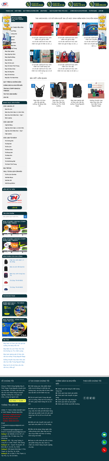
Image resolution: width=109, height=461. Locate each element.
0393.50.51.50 (15, 416)
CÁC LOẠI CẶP (8, 122)
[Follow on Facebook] (84, 398)
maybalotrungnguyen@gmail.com (13, 425)
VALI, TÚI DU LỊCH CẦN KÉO (12, 171)
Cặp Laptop (8, 133)
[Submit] (25, 216)
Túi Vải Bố (8, 158)
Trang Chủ (9, 11)
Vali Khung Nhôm (10, 183)
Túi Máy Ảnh (8, 155)
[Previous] (31, 95)
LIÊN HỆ (14, 208)
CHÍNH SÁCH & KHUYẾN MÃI (78, 11)
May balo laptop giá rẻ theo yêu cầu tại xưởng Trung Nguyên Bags (14, 355)
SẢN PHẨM (43, 11)
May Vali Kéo (8, 60)
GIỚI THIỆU (18, 11)
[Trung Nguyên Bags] (5, 4)
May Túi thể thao (9, 74)
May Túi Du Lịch (9, 63)
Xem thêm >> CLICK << (17, 401)
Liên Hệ (101, 11)
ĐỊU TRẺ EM (7, 168)
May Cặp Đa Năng (10, 57)
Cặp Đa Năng (8, 125)
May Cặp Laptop (9, 51)
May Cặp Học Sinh (10, 54)
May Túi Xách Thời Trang (12, 66)
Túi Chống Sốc (9, 140)
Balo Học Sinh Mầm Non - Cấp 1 (14, 115)
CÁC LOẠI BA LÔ (8, 106)
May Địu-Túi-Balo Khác (11, 77)
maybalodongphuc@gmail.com (13, 429)
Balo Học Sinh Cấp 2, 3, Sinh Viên (14, 112)
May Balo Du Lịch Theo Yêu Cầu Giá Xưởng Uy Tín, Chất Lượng (13, 350)
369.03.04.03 (16, 414)
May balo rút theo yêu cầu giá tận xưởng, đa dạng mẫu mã (14, 344)
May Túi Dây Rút (9, 71)
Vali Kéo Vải (8, 180)
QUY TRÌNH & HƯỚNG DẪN (31, 11)
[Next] (104, 95)
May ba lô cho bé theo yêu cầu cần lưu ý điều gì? (13, 366)
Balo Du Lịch (8, 109)
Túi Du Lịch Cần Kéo (10, 174)
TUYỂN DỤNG (93, 11)
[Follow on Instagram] (87, 398)
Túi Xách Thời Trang (11, 164)
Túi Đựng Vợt (9, 152)
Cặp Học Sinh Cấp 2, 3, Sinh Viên (14, 128)
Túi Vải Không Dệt (10, 161)
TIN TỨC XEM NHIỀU (10, 94)
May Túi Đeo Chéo (10, 69)
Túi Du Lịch (8, 146)
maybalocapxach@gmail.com (16, 432)
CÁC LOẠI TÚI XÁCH (10, 138)
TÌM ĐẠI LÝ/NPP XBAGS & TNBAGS (11, 90)
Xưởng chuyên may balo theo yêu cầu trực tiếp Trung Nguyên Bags (14, 361)
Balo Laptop (8, 118)
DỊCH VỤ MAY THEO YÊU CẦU (58, 11)
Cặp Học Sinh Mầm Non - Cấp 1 (14, 131)
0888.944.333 (14, 421)
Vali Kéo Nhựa (9, 177)
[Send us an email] (93, 398)
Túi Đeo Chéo (9, 149)
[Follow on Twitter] (90, 398)
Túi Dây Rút (8, 143)
